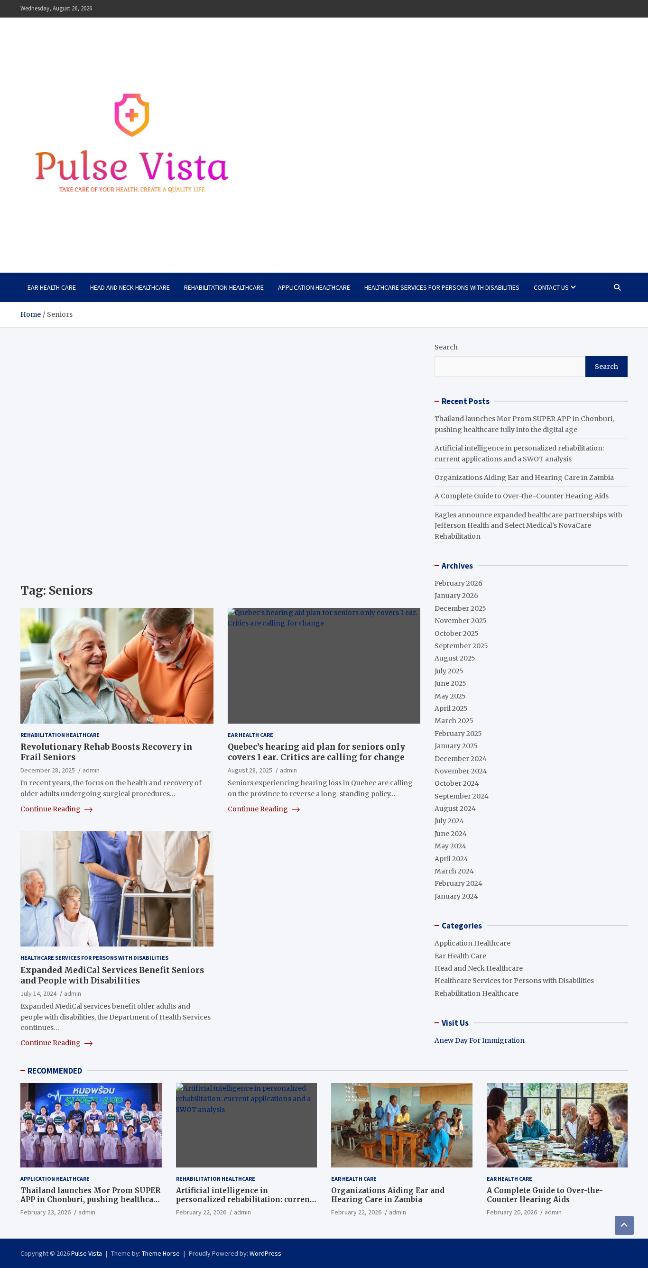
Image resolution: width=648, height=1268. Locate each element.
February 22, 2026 (201, 1212)
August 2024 (455, 808)
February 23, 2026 (45, 1212)
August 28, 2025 (250, 770)
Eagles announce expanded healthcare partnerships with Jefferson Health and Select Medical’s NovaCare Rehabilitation (528, 526)
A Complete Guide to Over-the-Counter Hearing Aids (522, 496)
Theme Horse (161, 1253)
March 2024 (454, 871)
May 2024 (450, 846)
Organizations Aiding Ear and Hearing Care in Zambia (524, 477)
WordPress (265, 1253)
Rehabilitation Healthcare (224, 287)
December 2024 (461, 758)
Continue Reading (51, 809)
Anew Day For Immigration (480, 1040)
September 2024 (462, 796)
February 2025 (458, 733)
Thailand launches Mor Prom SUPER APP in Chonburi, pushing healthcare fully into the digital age (90, 1199)
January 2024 (456, 896)
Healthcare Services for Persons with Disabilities (441, 287)
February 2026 (458, 583)
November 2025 (461, 620)
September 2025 (461, 646)
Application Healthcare (314, 287)
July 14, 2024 (38, 993)
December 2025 (460, 608)
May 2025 (450, 696)
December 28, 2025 (47, 770)
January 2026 (456, 595)
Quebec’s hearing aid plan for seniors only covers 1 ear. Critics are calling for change (316, 752)
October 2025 (457, 633)
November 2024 (461, 771)
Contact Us (551, 287)
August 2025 (455, 658)
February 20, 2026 (512, 1212)
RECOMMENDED (55, 1071)
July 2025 (449, 671)
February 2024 (458, 883)
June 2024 (451, 833)
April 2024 (451, 859)
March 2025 (454, 721)
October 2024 (457, 783)
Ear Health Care (52, 287)
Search (446, 347)
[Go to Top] (624, 1225)
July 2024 (449, 821)
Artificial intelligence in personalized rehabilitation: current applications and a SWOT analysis (244, 1199)
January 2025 (456, 746)
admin (91, 770)
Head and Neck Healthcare (130, 287)
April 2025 (451, 708)
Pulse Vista (86, 1253)
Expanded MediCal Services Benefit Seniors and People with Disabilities (112, 975)
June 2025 (450, 683)
